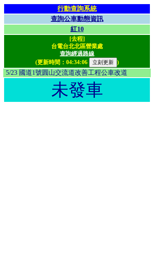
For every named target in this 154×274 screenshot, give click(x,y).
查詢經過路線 (77, 54)
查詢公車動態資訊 (77, 18)
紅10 (77, 28)
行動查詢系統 (77, 8)
